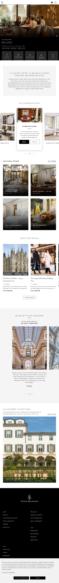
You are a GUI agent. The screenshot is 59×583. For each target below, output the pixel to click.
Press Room (34, 530)
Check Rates (24, 142)
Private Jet (6, 549)
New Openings (35, 533)
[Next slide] (34, 153)
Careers (5, 524)
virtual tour (52, 414)
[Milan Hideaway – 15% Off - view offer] (43, 180)
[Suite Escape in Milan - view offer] (15, 214)
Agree (38, 577)
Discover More (29, 297)
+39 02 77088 (6, 48)
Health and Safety (8, 521)
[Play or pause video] (57, 36)
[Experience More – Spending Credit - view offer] (15, 180)
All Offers (52, 161)
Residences (6, 555)
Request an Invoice (36, 514)
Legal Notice (12, 572)
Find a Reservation (36, 518)
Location (14, 48)
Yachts (5, 552)
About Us (5, 514)
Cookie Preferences (21, 577)
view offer (8, 193)
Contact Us (21, 48)
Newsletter (34, 539)
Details (34, 141)
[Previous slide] (25, 153)
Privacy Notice (5, 572)
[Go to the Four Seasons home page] (2, 2)
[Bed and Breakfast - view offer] (43, 214)
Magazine (33, 536)
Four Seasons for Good (10, 518)
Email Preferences (36, 521)
